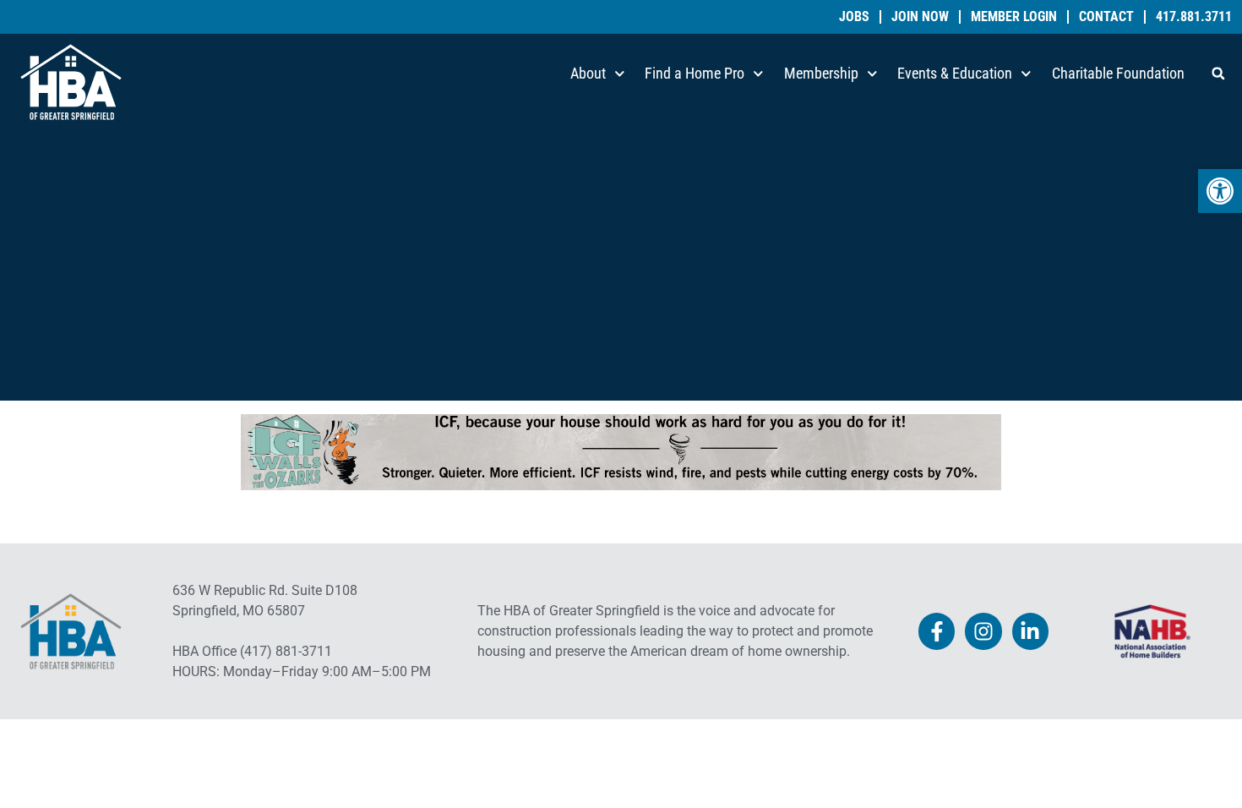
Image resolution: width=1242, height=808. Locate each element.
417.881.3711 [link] (1194, 17)
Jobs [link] (854, 17)
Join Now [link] (920, 17)
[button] (1218, 73)
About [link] (588, 73)
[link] (1220, 191)
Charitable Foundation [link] (1118, 73)
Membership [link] (821, 73)
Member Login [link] (1014, 17)
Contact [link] (1106, 17)
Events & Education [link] (954, 73)
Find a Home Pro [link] (694, 73)
